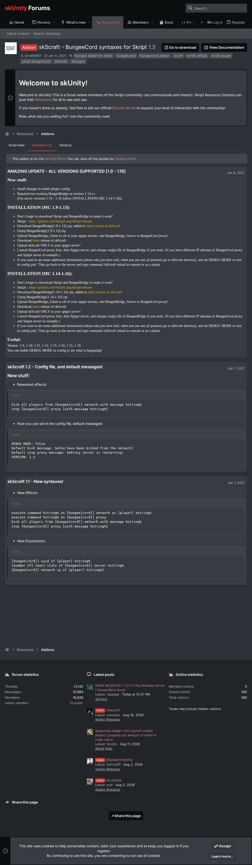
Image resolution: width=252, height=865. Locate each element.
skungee (78, 61)
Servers (101, 699)
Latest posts (104, 674)
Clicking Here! (125, 159)
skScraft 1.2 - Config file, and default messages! (55, 366)
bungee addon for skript (93, 56)
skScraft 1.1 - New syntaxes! (35, 481)
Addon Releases (107, 719)
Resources (43, 99)
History (65, 145)
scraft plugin (221, 56)
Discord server (124, 108)
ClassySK (108, 710)
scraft (178, 56)
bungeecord (126, 56)
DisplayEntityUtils (114, 760)
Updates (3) (42, 145)
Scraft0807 (33, 56)
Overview (17, 145)
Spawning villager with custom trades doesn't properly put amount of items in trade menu (126, 735)
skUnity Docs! (55, 159)
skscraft (61, 61)
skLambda (108, 780)
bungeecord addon (154, 56)
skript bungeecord (36, 61)
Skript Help (103, 748)
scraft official (197, 56)
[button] (54, 22)
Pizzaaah (76, 703)
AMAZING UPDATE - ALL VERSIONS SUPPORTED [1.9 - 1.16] (66, 171)
